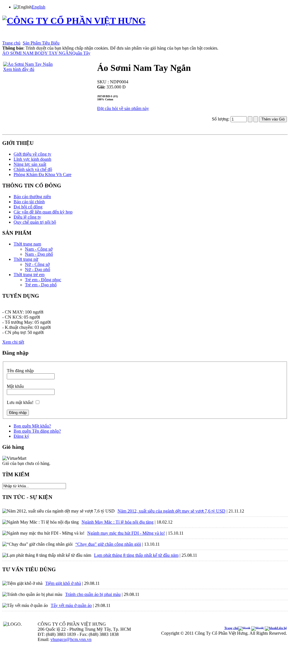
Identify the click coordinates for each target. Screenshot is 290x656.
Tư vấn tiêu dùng (137, 37)
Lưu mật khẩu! (20, 402)
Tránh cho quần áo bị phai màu (93, 594)
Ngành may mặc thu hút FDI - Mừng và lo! (126, 533)
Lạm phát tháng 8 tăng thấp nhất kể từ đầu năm (136, 555)
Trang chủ (10, 37)
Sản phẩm (42, 37)
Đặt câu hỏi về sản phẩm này (123, 108)
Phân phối (97, 37)
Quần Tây (81, 53)
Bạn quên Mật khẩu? (32, 426)
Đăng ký (21, 436)
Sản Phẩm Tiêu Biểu (41, 43)
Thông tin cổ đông (64, 37)
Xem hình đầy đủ (18, 69)
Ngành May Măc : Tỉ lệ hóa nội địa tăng (117, 522)
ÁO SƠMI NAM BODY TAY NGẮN (37, 53)
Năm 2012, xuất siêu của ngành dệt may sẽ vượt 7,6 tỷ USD (171, 511)
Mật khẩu (15, 386)
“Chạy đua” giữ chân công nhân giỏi (108, 544)
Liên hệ (156, 37)
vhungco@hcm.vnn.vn (70, 639)
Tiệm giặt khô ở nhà (63, 583)
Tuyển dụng (114, 37)
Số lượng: (221, 119)
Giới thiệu (26, 37)
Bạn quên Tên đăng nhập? (37, 431)
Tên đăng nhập (20, 370)
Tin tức (83, 37)
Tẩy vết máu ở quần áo (71, 605)
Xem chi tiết (13, 342)
